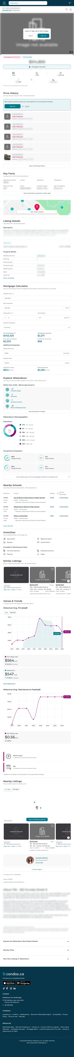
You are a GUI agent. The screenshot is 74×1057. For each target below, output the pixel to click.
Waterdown (16, 10)
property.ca (7, 1014)
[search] (28, 3)
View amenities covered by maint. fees (37, 193)
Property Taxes (7, 358)
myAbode (16, 978)
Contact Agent (37, 869)
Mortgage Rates (32, 1029)
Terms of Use (12, 1016)
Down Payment (8, 303)
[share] (70, 9)
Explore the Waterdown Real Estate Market (20, 941)
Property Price (8, 293)
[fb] (7, 988)
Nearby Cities (8, 950)
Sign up (43, 36)
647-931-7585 (39, 862)
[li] (14, 988)
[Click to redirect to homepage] (4, 3)
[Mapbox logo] (8, 821)
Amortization (41, 313)
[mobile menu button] (71, 3)
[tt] (4, 988)
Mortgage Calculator (18, 1029)
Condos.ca (6, 978)
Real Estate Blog (8, 1027)
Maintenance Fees (8, 348)
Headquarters (24, 1014)
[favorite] (52, 569)
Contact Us (35, 1027)
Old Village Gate (6, 10)
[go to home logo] (13, 973)
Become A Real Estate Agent (41, 1014)
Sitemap (22, 1016)
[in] (11, 988)
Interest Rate (7, 313)
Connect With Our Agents (50, 1027)
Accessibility (57, 1014)
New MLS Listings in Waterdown (16, 959)
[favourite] (66, 9)
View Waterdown (9, 683)
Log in (30, 36)
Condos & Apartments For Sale (50, 1029)
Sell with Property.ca (23, 1027)
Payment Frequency (9, 323)
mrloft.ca (15, 1014)
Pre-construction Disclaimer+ (37, 1043)
